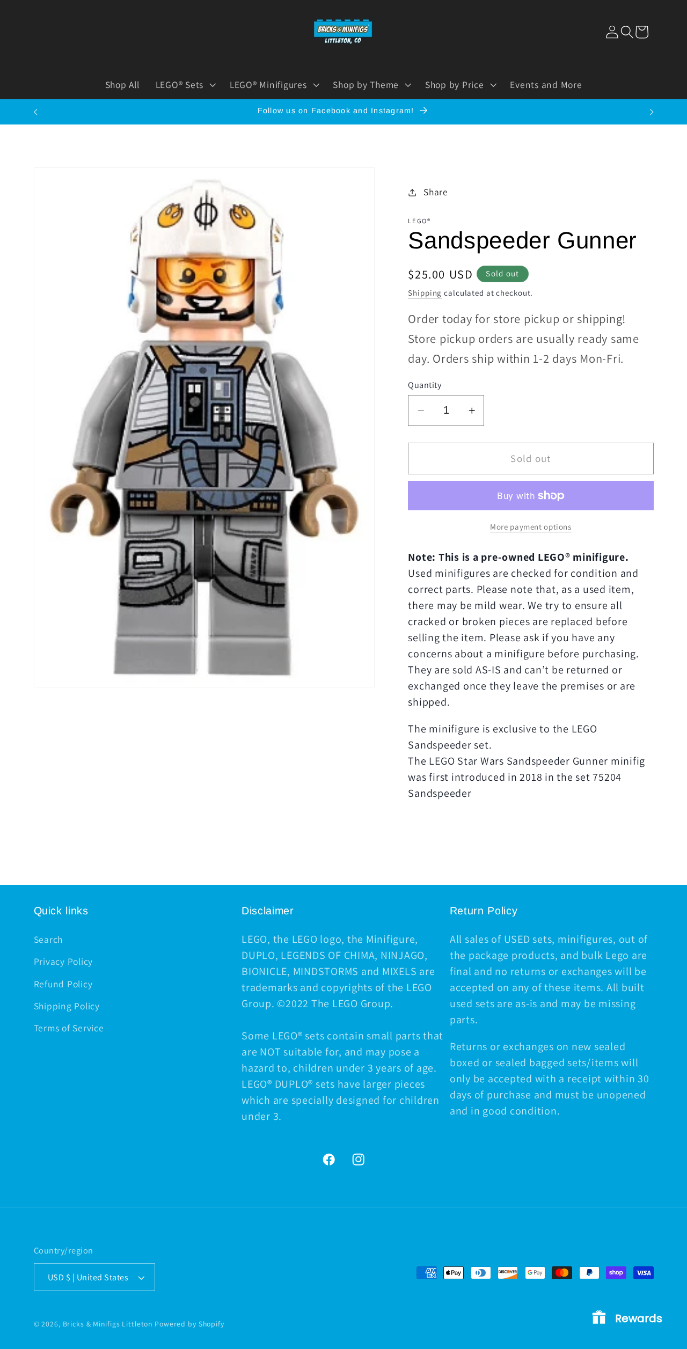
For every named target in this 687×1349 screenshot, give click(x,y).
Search (48, 939)
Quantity (424, 385)
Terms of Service (69, 1028)
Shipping (425, 293)
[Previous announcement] (35, 112)
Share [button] (435, 192)
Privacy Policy (63, 961)
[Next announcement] (651, 112)
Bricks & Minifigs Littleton (108, 1324)
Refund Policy (63, 984)
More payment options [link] (531, 527)
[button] (627, 32)
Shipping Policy (67, 1006)
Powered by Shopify (189, 1324)
